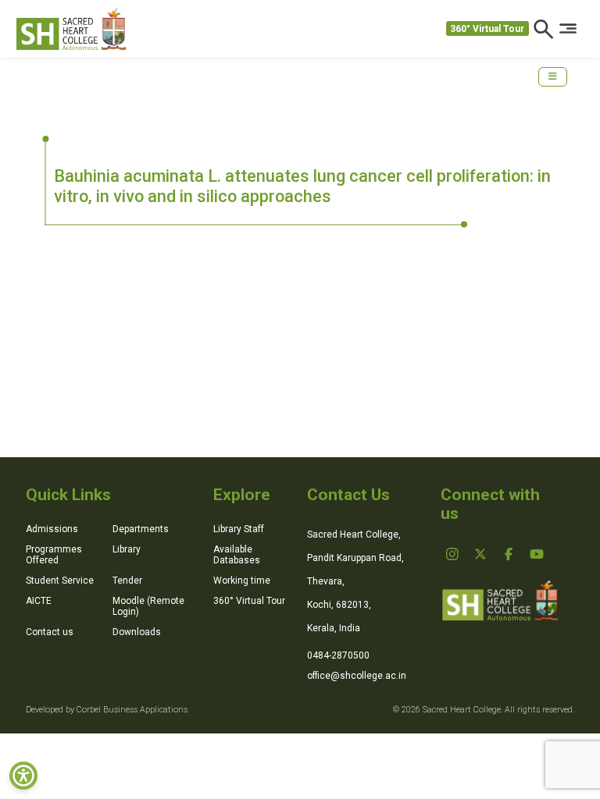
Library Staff (238, 529)
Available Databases (236, 555)
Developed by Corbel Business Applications (107, 710)
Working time (241, 580)
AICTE (39, 600)
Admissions (52, 529)
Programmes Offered (54, 555)
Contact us (49, 632)
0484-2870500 (338, 655)
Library (126, 549)
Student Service (60, 580)
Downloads (136, 632)
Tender (127, 580)
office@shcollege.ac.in (356, 675)
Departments (140, 529)
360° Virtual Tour (487, 28)
